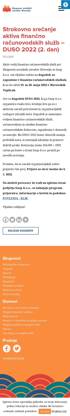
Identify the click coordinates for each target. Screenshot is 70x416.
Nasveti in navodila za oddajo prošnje (25, 320)
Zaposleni (8, 281)
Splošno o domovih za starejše (21, 307)
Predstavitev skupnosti (16, 264)
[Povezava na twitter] (17, 348)
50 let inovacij (11, 294)
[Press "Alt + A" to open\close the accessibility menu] (65, 4)
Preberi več (59, 411)
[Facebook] (6, 220)
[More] (26, 220)
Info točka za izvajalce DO (18, 333)
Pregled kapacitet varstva (17, 312)
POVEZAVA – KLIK (15, 198)
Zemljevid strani (13, 358)
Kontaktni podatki (13, 285)
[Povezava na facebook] (7, 348)
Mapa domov (10, 316)
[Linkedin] (19, 220)
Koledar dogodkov (20, 230)
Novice (7, 273)
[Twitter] (12, 220)
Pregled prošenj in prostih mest (21, 324)
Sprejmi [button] (45, 411)
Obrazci (7, 329)
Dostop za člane (12, 290)
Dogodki (8, 268)
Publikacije (9, 277)
